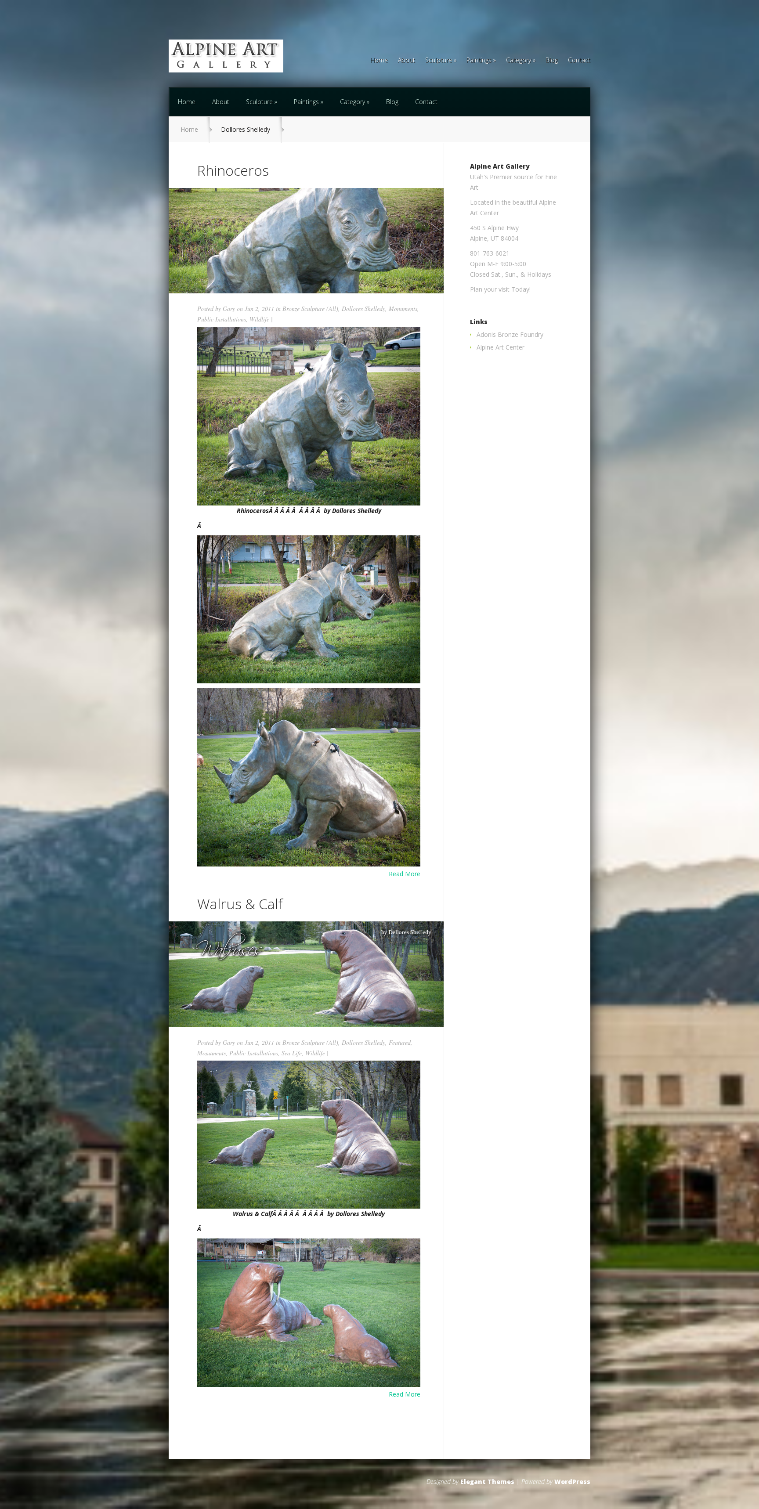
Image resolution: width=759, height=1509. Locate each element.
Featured (400, 1042)
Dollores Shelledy (363, 308)
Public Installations (221, 319)
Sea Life (292, 1053)
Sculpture (438, 60)
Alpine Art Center (500, 347)
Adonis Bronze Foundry (510, 334)
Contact (579, 60)
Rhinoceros (233, 170)
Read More (404, 874)
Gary (229, 308)
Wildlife (259, 319)
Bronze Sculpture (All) (310, 308)
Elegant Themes (487, 1481)
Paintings (479, 60)
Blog (552, 60)
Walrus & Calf (240, 903)
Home (379, 60)
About (406, 60)
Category (518, 60)
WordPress (572, 1481)
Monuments (403, 308)
